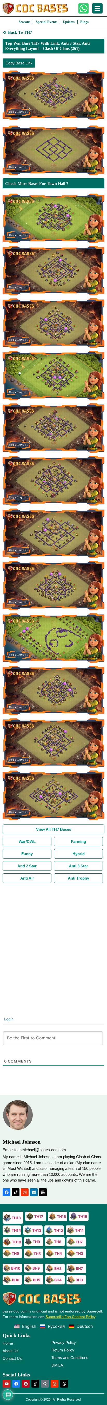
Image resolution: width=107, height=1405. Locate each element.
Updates (69, 22)
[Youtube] (6, 1384)
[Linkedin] (34, 1192)
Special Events (46, 22)
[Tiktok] (15, 1192)
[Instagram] (25, 1192)
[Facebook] (6, 1192)
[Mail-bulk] (43, 1192)
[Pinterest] (26, 1384)
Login (8, 1019)
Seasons (24, 22)
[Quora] (45, 1384)
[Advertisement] (53, 939)
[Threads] (64, 1384)
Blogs (84, 22)
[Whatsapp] (83, 8)
